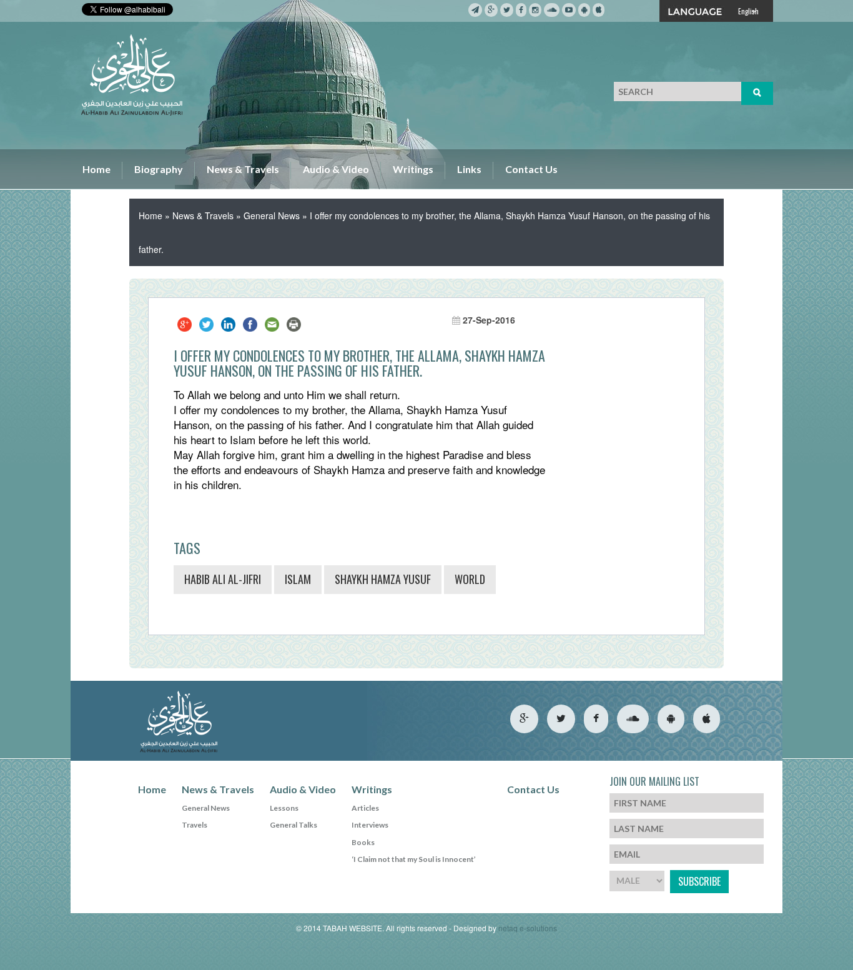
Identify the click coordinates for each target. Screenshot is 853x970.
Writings (413, 169)
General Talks (293, 824)
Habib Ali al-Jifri (222, 579)
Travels (194, 824)
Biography (158, 169)
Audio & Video (336, 169)
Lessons (284, 808)
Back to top (790, 919)
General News (272, 215)
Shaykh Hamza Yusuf (383, 579)
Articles (365, 808)
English (748, 11)
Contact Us (531, 169)
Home (96, 169)
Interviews (370, 824)
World (470, 579)
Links (469, 169)
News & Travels (243, 169)
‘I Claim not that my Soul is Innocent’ (414, 859)
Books (363, 842)
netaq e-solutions (527, 928)
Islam (298, 579)
